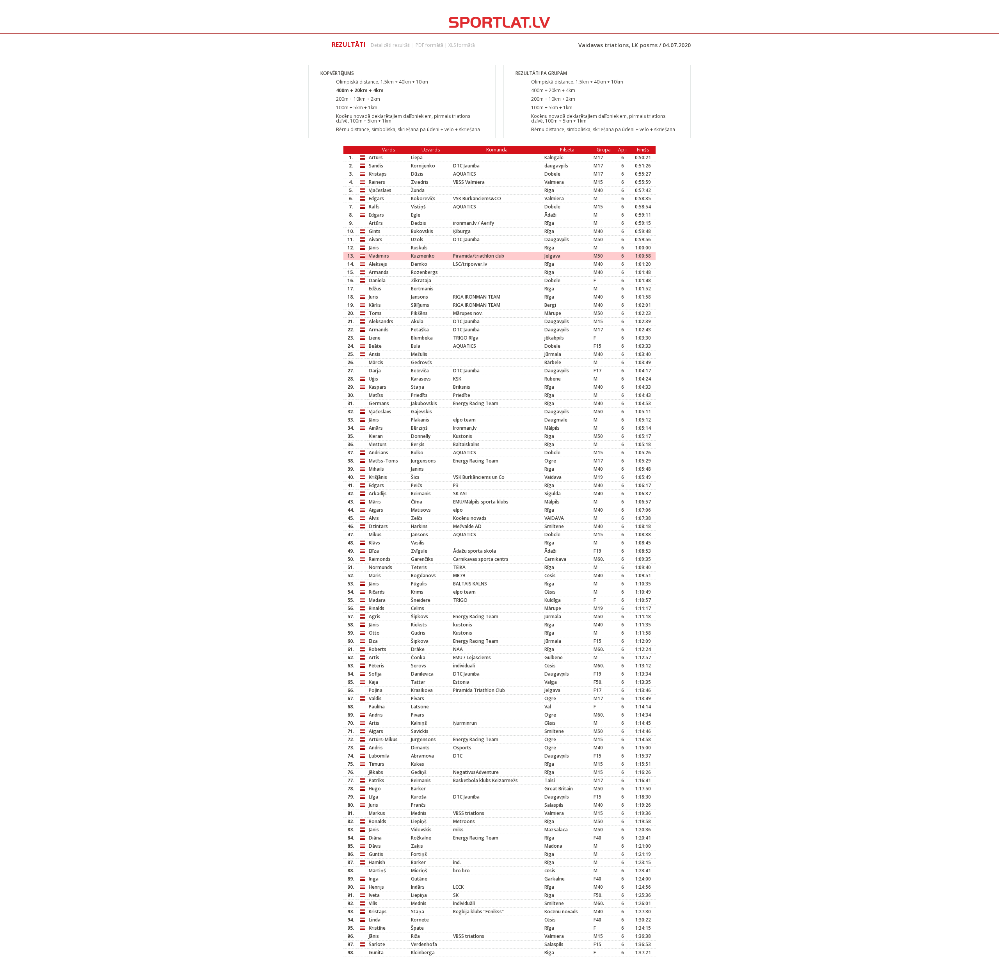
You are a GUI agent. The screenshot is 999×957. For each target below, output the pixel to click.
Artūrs (376, 157)
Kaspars (377, 387)
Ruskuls (419, 247)
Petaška (420, 329)
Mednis (419, 813)
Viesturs (378, 444)
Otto (374, 633)
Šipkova (419, 641)
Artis (374, 657)
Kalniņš (419, 723)
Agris (374, 616)
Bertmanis (422, 288)
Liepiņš (419, 821)
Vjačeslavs (380, 190)
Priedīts (419, 395)
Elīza (374, 551)
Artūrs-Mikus (383, 739)
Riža (415, 936)
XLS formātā (461, 45)
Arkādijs (378, 493)
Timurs (376, 764)
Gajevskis (421, 411)
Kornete (420, 919)
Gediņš (419, 772)
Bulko (417, 452)
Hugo (375, 788)
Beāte (375, 346)
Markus (377, 813)
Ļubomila (379, 755)
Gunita (376, 952)
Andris (376, 715)
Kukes (417, 764)
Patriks (376, 780)
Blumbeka (422, 337)
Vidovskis (421, 829)
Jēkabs (376, 772)
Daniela (377, 280)
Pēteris (376, 665)
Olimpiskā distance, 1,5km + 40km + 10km (382, 81)
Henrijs (376, 887)
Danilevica (422, 674)
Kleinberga (423, 952)
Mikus (375, 534)
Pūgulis (419, 583)
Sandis (376, 165)
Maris (375, 575)
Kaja (373, 682)
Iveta (374, 895)
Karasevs (421, 378)
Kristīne (377, 928)
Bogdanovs (423, 575)
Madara (377, 600)
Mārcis (376, 362)
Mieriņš (419, 870)
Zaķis (417, 846)
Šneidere (420, 600)
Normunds (380, 567)
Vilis (373, 903)
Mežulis (419, 354)
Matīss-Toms (383, 460)
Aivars (375, 239)
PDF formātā (429, 45)
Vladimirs (379, 256)
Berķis (418, 444)
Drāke (418, 649)
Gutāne (419, 878)
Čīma (416, 501)
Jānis (374, 247)
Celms (417, 608)
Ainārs (376, 428)
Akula (417, 321)
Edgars (376, 198)
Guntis (376, 854)
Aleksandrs (381, 321)
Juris (373, 297)
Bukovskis (422, 231)
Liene (374, 337)
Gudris (418, 633)
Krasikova (422, 690)
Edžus (375, 288)
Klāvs (374, 542)
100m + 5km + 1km (356, 107)
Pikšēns (419, 313)
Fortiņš (419, 854)
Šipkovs (419, 616)
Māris (375, 501)
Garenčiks (422, 559)
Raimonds (380, 559)
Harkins (419, 526)
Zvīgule (419, 551)
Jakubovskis (424, 403)
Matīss (376, 395)
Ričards (377, 592)
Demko (419, 264)
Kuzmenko (423, 256)
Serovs (418, 665)
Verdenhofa (424, 944)
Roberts (377, 649)
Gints (374, 231)
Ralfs (374, 206)
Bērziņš (419, 428)
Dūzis (417, 174)
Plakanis (420, 419)
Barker (418, 788)
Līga (373, 796)
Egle (415, 215)
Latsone (420, 706)
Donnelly (420, 436)
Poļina (375, 690)
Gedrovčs (421, 362)
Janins (417, 469)
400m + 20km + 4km (360, 90)
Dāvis (375, 846)
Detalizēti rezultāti (391, 45)
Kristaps (378, 174)
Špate (417, 928)
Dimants (420, 747)
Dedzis (418, 223)
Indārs (418, 887)
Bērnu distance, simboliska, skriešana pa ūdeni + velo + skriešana (408, 129)
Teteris (419, 567)
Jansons (419, 297)
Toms (375, 313)
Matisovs (421, 510)
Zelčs (417, 518)
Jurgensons (423, 460)
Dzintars (378, 526)
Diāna (375, 837)
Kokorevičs (423, 198)
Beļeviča (420, 370)
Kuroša (419, 796)
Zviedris (419, 182)
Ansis (374, 354)
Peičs (416, 485)
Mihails (376, 469)
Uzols (417, 239)
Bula (415, 346)
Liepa (417, 157)
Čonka (418, 657)
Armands (379, 272)
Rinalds (376, 608)
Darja (375, 370)
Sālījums (420, 305)
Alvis (374, 518)
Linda (374, 919)
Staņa (417, 387)
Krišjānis (378, 477)
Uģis (373, 378)
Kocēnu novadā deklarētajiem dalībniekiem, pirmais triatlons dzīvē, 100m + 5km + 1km (403, 118)
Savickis (419, 731)
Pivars (417, 698)
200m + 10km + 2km (358, 99)
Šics (415, 477)
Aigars (376, 510)
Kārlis (375, 305)
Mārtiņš (377, 870)
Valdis (375, 698)
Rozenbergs (424, 272)
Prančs (418, 805)
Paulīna (377, 706)
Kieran (376, 436)
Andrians (378, 452)
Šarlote (377, 944)
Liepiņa (419, 895)
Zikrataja (421, 280)
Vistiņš (418, 206)
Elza (373, 641)
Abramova (422, 755)
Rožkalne (421, 837)
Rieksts (419, 624)
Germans (379, 403)
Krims (417, 592)
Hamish (377, 862)
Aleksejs (378, 264)
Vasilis (418, 542)
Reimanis (421, 493)
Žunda (418, 190)
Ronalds (377, 821)
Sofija (375, 674)
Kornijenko (423, 165)
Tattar (418, 682)
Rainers (377, 182)
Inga (374, 878)
